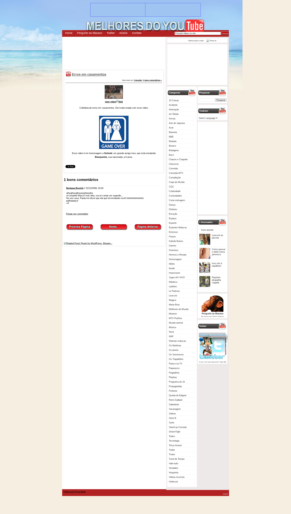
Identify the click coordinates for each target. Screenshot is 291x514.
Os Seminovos (176, 354)
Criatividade (175, 191)
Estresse (173, 232)
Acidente (173, 105)
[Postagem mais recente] (79, 229)
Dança (172, 204)
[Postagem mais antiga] (148, 229)
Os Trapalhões (176, 359)
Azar (171, 127)
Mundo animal (176, 322)
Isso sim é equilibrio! (217, 264)
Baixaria (173, 132)
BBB (171, 136)
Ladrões (173, 286)
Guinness (173, 250)
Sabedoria (174, 404)
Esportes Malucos (178, 227)
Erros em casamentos (89, 74)
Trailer (172, 450)
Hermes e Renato (177, 254)
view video (110, 101)
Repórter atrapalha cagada (216, 280)
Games (172, 245)
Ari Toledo (174, 114)
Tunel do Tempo (176, 459)
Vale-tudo (173, 463)
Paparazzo (174, 368)
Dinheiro (173, 209)
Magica (172, 300)
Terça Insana (175, 445)
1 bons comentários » (152, 80)
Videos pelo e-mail (196, 41)
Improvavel (174, 273)
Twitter (111, 32)
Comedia (138, 80)
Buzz (171, 155)
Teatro (172, 436)
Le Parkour (174, 291)
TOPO (225, 494)
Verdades (173, 468)
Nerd (171, 332)
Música (172, 327)
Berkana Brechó (74, 188)
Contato (137, 32)
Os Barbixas (175, 345)
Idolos (172, 263)
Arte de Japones (177, 123)
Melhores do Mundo (179, 309)
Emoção (173, 214)
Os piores (174, 350)
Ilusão (172, 268)
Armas (172, 118)
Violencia (173, 481)
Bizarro (172, 145)
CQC (171, 186)
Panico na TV (175, 363)
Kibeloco (173, 282)
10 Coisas (174, 100)
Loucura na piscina (217, 236)
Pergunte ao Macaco (89, 32)
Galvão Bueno (176, 241)
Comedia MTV (176, 173)
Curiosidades (175, 195)
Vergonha (173, 472)
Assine (123, 32)
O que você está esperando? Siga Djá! (212, 362)
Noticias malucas (177, 341)
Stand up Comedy (178, 427)
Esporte (173, 223)
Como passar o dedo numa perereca (218, 252)
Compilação (175, 177)
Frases (172, 236)
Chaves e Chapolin (178, 159)
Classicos (174, 164)
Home (68, 32)
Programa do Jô (177, 381)
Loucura (173, 295)
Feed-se (213, 41)
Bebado (172, 141)
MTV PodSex (175, 318)
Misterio (173, 313)
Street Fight (174, 431)
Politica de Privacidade (74, 491)
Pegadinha (174, 372)
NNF (171, 336)
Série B (172, 418)
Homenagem (175, 259)
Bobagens (174, 150)
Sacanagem (175, 409)
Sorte (171, 422)
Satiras (172, 413)
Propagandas (175, 386)
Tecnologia (174, 440)
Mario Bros (174, 304)
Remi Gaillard (175, 400)
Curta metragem (177, 200)
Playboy (173, 377)
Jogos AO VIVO (177, 277)
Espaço (172, 218)
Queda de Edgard (177, 395)
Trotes (172, 454)
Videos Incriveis (177, 477)
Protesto (173, 391)
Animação (174, 109)
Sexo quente (207, 230)
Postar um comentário (77, 214)
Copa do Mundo (177, 182)
